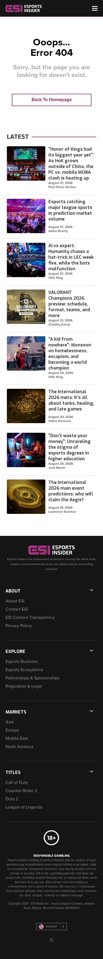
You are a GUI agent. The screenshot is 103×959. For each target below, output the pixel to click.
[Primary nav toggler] (95, 8)
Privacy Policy (18, 626)
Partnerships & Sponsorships (32, 678)
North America (19, 746)
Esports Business (21, 661)
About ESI (14, 601)
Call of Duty (16, 782)
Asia (9, 722)
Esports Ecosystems (24, 670)
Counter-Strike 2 (21, 790)
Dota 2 (11, 799)
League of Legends (23, 807)
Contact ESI (16, 609)
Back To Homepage (52, 100)
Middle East (16, 738)
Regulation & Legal (23, 686)
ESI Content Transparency (30, 617)
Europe (12, 730)
